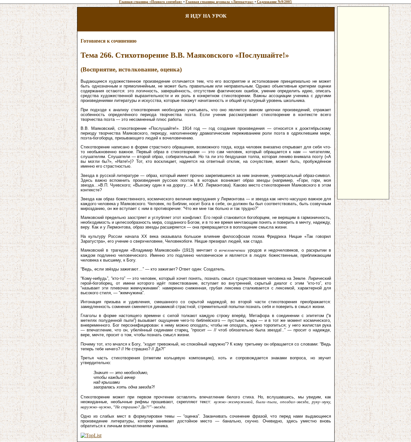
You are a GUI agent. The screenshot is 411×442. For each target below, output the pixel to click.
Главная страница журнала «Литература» (220, 2)
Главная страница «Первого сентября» (150, 2)
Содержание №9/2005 (274, 2)
